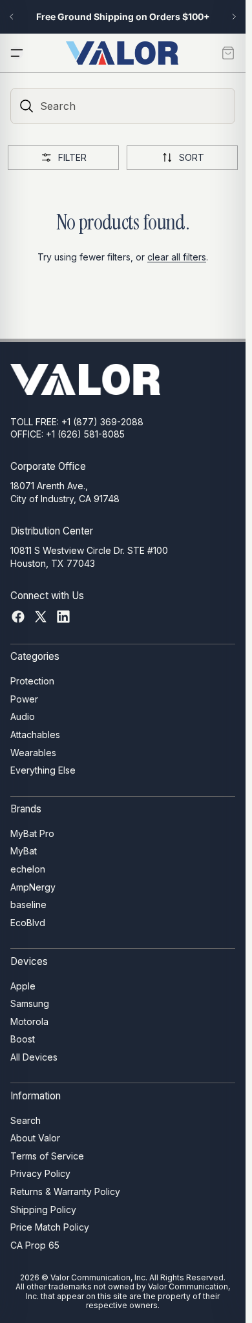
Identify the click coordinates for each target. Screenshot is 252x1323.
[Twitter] (40, 616)
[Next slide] (234, 16)
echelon (27, 868)
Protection (32, 680)
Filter (72, 157)
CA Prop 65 (34, 1245)
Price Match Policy (49, 1227)
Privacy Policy (40, 1173)
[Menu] (16, 53)
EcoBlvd (27, 922)
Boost (22, 1038)
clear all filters (176, 256)
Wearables (33, 752)
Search (25, 1119)
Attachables (35, 734)
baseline (28, 904)
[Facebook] (18, 616)
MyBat (23, 850)
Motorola (29, 1021)
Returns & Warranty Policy (65, 1191)
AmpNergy (33, 887)
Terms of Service (47, 1155)
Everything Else (43, 770)
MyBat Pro (32, 833)
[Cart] (228, 53)
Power (24, 698)
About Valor (35, 1137)
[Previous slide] (11, 16)
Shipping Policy (43, 1208)
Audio (22, 716)
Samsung (29, 1003)
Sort (191, 157)
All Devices (34, 1057)
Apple (23, 985)
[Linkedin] (63, 616)
